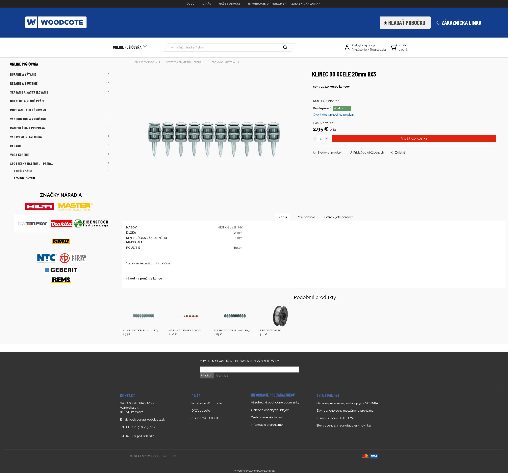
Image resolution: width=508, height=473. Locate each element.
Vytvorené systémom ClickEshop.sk (254, 470)
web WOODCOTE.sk (205, 425)
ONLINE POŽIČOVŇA (127, 46)
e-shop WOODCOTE (205, 418)
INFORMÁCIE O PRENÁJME (266, 3)
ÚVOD (191, 3)
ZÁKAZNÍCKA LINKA (461, 22)
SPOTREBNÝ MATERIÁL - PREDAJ (32, 163)
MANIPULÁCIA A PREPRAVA (27, 128)
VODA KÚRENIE (19, 154)
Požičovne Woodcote (206, 403)
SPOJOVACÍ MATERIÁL (24, 178)
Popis (283, 217)
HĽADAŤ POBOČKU (408, 22)
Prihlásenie (359, 49)
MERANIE (15, 145)
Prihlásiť (206, 375)
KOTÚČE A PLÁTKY (23, 170)
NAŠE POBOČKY (230, 3)
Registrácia (378, 49)
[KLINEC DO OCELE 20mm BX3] (214, 139)
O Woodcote (200, 410)
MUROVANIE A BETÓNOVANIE (28, 110)
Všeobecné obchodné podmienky (275, 402)
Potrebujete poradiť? (338, 217)
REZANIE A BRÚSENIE (24, 83)
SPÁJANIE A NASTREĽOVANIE (29, 92)
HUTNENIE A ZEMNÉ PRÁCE (27, 101)
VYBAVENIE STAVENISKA (26, 136)
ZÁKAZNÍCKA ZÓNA (304, 3)
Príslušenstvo (306, 217)
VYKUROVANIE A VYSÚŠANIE (28, 119)
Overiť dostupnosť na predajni (334, 114)
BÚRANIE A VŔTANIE (23, 74)
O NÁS (206, 3)
